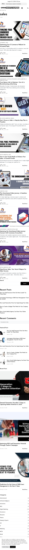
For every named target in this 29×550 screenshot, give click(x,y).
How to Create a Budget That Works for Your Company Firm (14, 307)
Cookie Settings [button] (5, 547)
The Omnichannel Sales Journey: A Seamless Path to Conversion (13, 194)
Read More (24, 53)
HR (0, 523)
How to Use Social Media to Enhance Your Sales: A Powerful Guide (13, 157)
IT (26, 79)
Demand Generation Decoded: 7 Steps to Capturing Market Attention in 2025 (12, 403)
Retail (13, 229)
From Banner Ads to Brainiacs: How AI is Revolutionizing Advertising (12, 83)
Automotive (2, 503)
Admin (4, 52)
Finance (12, 118)
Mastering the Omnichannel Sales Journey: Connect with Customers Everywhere (13, 232)
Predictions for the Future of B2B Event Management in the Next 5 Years (12, 485)
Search (2, 280)
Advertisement (3, 79)
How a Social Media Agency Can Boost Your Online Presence (13, 312)
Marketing (2, 80)
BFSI (1, 118)
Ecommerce (2, 42)
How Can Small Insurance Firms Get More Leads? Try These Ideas (13, 293)
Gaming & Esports (4, 520)
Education (2, 515)
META (1, 531)
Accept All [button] (13, 547)
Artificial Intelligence (12, 79)
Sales (7, 42)
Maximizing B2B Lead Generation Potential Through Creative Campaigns (13, 444)
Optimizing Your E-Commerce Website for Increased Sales (12, 45)
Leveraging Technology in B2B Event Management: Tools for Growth (14, 298)
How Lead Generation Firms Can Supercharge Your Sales (14, 303)
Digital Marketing (21, 79)
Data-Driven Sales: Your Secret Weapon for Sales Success (13, 270)
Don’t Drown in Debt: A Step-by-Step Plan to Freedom (13, 121)
